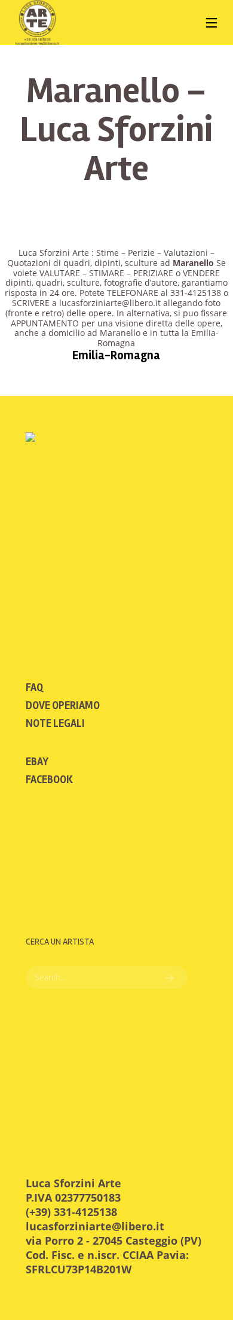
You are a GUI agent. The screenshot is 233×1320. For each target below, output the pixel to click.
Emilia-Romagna (116, 355)
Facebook (49, 779)
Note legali (55, 723)
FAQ (34, 687)
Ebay (37, 761)
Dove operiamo (63, 705)
